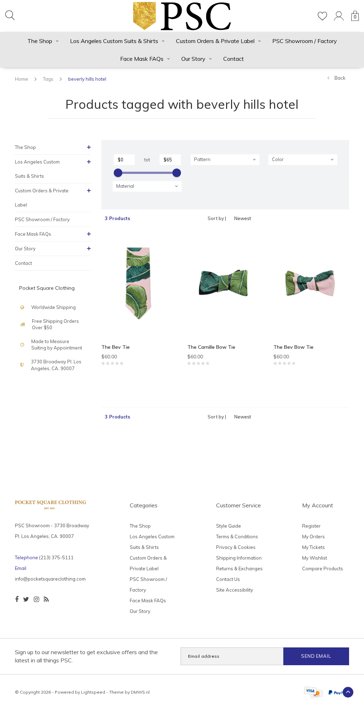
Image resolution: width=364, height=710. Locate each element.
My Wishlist (314, 558)
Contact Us (228, 579)
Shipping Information (239, 558)
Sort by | (217, 218)
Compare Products (322, 568)
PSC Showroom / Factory (304, 40)
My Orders (313, 536)
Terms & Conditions (237, 536)
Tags (48, 79)
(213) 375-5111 (56, 557)
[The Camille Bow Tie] (225, 285)
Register (311, 526)
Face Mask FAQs (142, 58)
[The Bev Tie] (139, 285)
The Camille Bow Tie (211, 347)
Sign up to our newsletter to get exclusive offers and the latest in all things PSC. (86, 656)
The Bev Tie (115, 347)
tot (147, 159)
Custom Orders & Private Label (215, 40)
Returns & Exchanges (239, 568)
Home (21, 79)
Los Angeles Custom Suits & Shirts (114, 40)
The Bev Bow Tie (293, 347)
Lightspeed (93, 692)
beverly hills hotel (87, 79)
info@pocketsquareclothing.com (50, 579)
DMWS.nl (140, 692)
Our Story (193, 58)
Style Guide (228, 526)
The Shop (39, 40)
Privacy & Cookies (236, 547)
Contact (233, 58)
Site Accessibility (234, 590)
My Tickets (313, 547)
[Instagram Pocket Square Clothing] (36, 599)
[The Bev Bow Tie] (311, 285)
